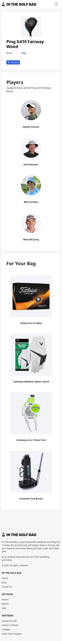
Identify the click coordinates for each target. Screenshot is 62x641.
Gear (4, 608)
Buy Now (14, 62)
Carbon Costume (10, 625)
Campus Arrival (9, 621)
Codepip (6, 629)
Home (5, 578)
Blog (4, 582)
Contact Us (7, 586)
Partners (8, 615)
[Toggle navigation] (56, 4)
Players (5, 599)
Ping (23, 53)
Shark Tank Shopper (11, 633)
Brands (5, 603)
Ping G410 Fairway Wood (25, 44)
